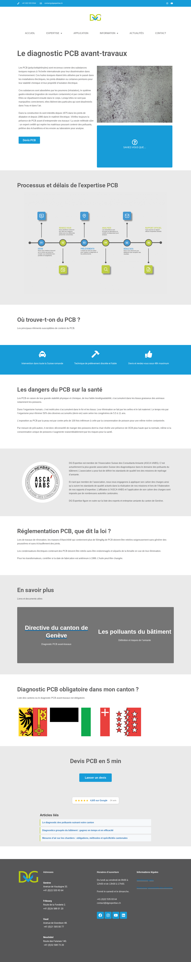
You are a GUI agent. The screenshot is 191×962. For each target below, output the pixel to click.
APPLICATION (81, 33)
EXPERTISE (52, 33)
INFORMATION (107, 33)
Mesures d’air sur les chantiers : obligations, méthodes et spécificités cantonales (85, 838)
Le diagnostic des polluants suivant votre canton (68, 822)
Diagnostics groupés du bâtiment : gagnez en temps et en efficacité (77, 830)
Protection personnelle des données (155, 888)
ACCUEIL (30, 33)
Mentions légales (145, 880)
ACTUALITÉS (137, 33)
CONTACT (160, 33)
